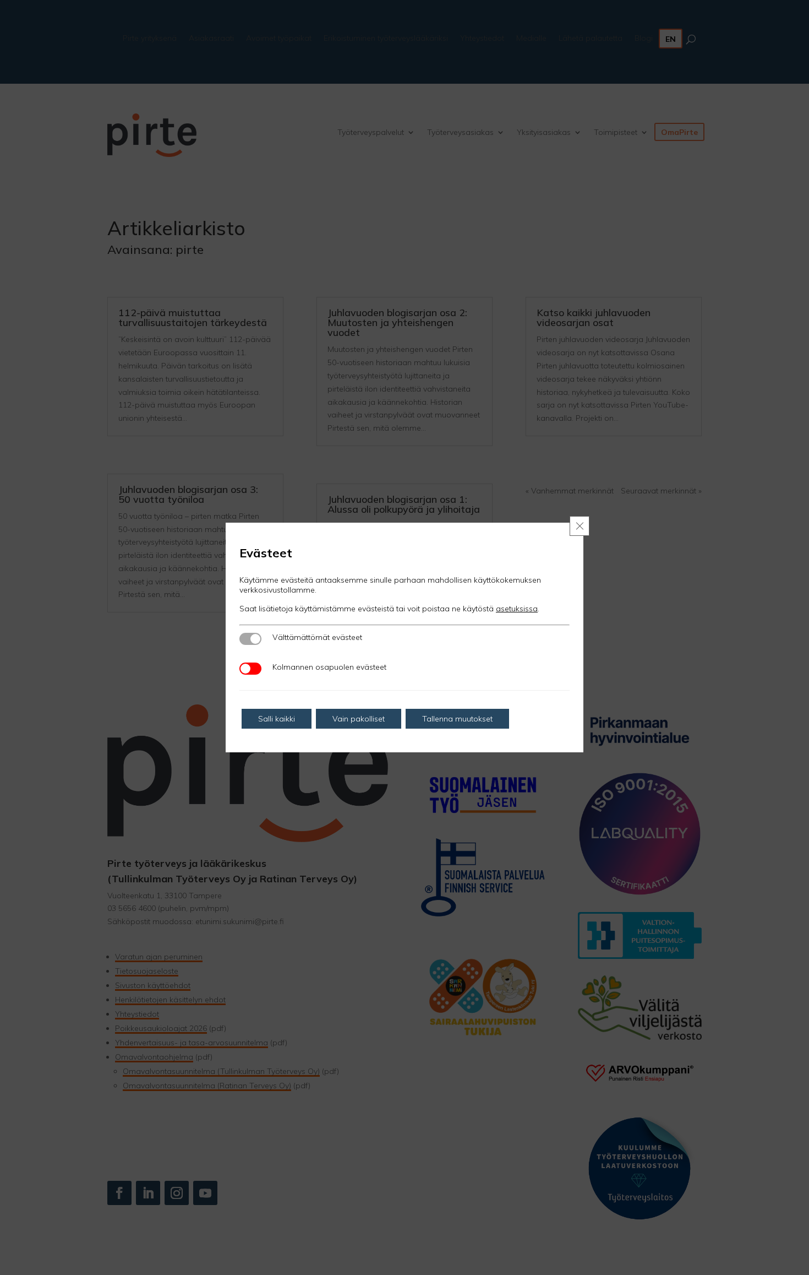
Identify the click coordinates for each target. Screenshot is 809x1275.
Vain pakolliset (358, 719)
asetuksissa (517, 609)
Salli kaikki (276, 719)
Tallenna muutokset (457, 719)
